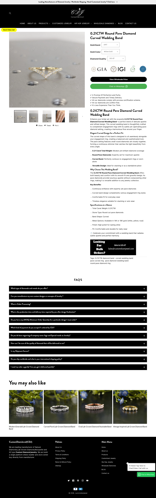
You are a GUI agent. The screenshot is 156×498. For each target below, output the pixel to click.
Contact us (105, 473)
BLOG (104, 469)
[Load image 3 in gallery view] (47, 116)
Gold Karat (95, 45)
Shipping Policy (60, 458)
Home (104, 447)
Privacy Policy (60, 451)
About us (105, 451)
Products (105, 454)
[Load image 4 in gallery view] (60, 116)
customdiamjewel (81, 493)
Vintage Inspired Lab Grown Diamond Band (130, 427)
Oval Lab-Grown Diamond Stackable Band (94, 427)
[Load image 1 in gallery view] (20, 116)
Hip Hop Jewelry (107, 462)
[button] (10, 13)
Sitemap (58, 466)
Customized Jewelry (109, 458)
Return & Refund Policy (63, 462)
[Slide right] (82, 116)
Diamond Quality (98, 59)
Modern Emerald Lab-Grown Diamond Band (24, 428)
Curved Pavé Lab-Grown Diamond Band (59, 427)
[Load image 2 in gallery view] (33, 116)
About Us (58, 447)
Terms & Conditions (62, 454)
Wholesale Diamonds (109, 466)
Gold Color (95, 52)
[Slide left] (11, 116)
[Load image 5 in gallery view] (73, 116)
